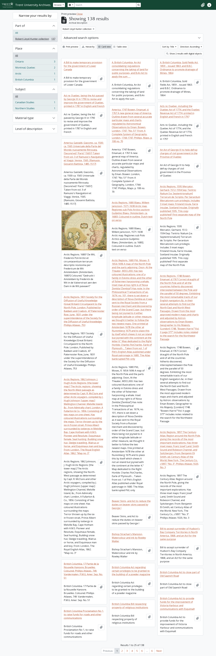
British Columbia (35, 80)
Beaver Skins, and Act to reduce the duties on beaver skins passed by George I (131, 504)
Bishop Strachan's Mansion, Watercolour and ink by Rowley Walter (129, 538)
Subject (20, 89)
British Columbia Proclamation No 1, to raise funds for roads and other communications (84, 614)
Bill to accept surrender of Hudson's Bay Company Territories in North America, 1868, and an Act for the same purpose (180, 534)
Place (18, 48)
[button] (203, 5)
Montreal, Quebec (35, 68)
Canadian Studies (35, 103)
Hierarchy (89, 46)
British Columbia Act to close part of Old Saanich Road (180, 574)
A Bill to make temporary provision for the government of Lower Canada (83, 66)
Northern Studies (35, 109)
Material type (24, 118)
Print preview (71, 46)
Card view (106, 46)
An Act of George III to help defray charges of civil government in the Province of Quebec (178, 153)
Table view (121, 46)
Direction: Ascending (190, 46)
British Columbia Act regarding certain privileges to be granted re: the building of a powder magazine (131, 571)
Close (80, 14)
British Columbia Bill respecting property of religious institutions (130, 605)
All (16, 32)
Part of (20, 26)
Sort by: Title (168, 46)
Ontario (35, 62)
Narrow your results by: (35, 16)
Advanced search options (81, 38)
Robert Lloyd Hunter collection (35, 39)
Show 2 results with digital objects (185, 53)
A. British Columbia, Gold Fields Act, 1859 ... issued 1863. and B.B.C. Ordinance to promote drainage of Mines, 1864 (179, 68)
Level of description (28, 129)
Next (159, 650)
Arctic (35, 74)
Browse (58, 5)
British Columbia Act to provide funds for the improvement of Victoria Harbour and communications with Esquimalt (177, 604)
